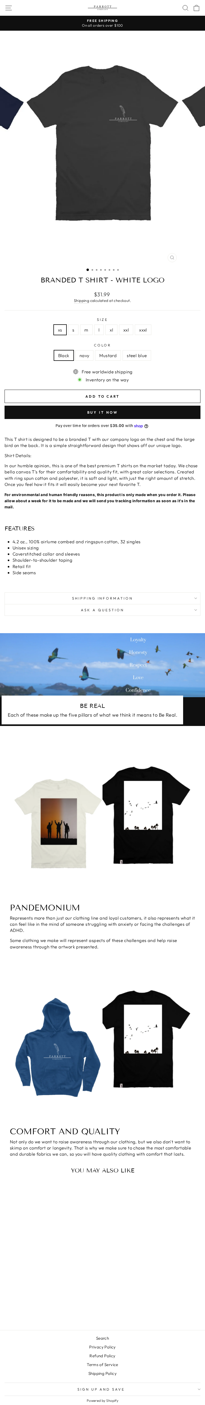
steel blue (137, 355)
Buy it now (102, 412)
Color (102, 345)
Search (102, 1338)
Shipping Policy (102, 1373)
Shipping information (102, 598)
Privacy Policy (102, 1347)
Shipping (81, 300)
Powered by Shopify (102, 1400)
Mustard (108, 355)
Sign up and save (101, 1389)
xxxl (143, 330)
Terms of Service (102, 1364)
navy (84, 355)
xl (111, 330)
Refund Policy (102, 1355)
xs (60, 330)
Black (63, 355)
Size (102, 319)
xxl (126, 330)
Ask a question (102, 610)
